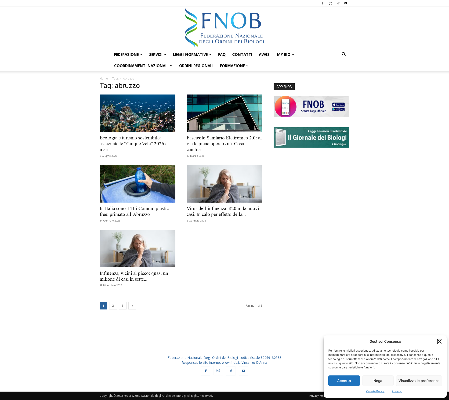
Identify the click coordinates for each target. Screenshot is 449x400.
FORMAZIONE (232, 65)
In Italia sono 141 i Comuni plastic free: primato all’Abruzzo (134, 211)
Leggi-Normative (190, 54)
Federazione (126, 54)
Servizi (156, 54)
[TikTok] (338, 3)
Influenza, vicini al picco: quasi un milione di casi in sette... (134, 276)
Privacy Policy (318, 396)
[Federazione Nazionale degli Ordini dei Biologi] (224, 28)
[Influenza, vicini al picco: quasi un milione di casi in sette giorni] (137, 248)
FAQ (222, 54)
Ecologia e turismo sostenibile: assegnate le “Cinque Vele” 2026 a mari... (133, 143)
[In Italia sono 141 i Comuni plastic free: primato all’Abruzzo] (137, 184)
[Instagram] (330, 3)
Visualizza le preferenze (418, 380)
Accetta (344, 380)
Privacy (397, 391)
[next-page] (132, 305)
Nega (377, 380)
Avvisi (265, 54)
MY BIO (283, 54)
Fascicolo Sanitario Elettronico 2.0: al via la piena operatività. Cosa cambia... (224, 143)
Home (104, 78)
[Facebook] (322, 3)
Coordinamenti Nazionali (141, 65)
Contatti (242, 54)
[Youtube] (345, 3)
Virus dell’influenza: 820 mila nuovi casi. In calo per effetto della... (223, 211)
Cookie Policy (375, 391)
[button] (439, 341)
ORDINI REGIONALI (196, 65)
